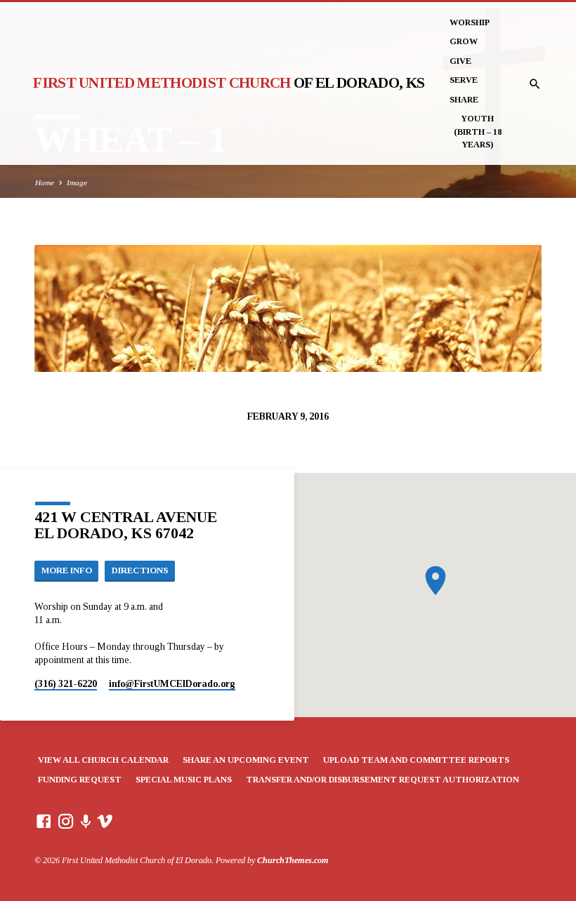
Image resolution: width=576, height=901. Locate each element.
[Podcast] (86, 822)
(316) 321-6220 (65, 684)
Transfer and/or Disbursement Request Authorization (382, 780)
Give (460, 61)
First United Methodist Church (228, 82)
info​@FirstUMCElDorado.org (172, 684)
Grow (464, 41)
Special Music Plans (184, 780)
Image (77, 182)
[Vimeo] (105, 822)
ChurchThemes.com (293, 860)
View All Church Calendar (103, 760)
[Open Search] (535, 84)
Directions (140, 570)
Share (464, 100)
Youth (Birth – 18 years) (478, 131)
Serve (464, 80)
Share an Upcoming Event (246, 760)
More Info (66, 570)
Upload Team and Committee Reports (416, 760)
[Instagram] (66, 822)
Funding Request (80, 780)
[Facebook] (43, 822)
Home (44, 182)
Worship (470, 22)
